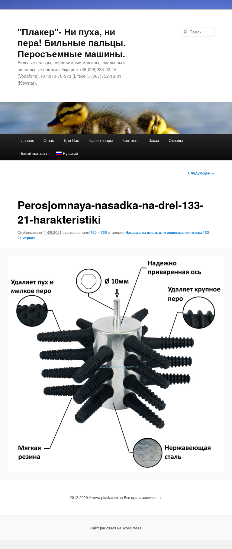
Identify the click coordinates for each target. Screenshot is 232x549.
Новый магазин (33, 153)
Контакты (130, 140)
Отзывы (176, 140)
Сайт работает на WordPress (116, 528)
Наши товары (101, 140)
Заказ (154, 140)
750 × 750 (98, 232)
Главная (26, 140)
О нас (49, 140)
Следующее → (201, 173)
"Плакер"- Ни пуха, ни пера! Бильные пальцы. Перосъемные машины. (72, 42)
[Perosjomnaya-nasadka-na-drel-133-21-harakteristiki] (116, 364)
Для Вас (71, 140)
